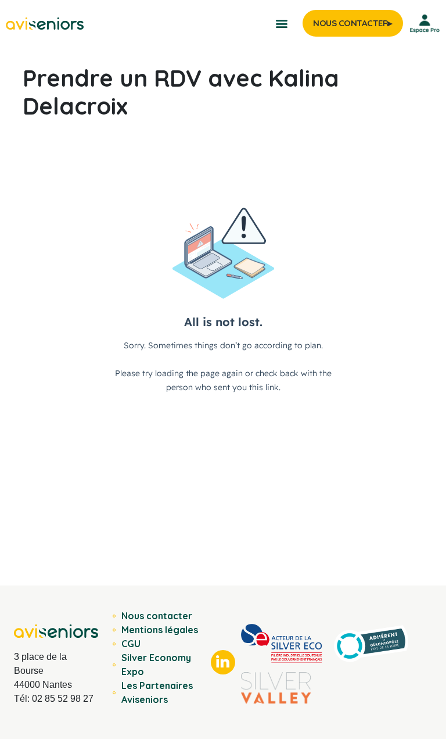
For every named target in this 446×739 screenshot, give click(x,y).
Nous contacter (156, 616)
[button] (281, 23)
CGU (131, 643)
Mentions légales (159, 630)
